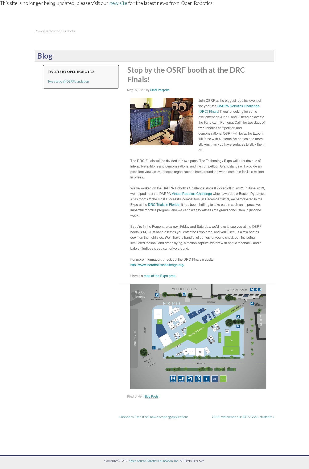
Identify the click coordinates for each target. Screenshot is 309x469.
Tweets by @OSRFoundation (68, 81)
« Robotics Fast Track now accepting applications (153, 417)
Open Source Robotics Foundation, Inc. (154, 460)
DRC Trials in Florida (164, 204)
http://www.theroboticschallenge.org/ (157, 264)
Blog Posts (151, 396)
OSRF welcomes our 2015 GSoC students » (243, 417)
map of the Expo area (160, 275)
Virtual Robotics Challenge (192, 193)
